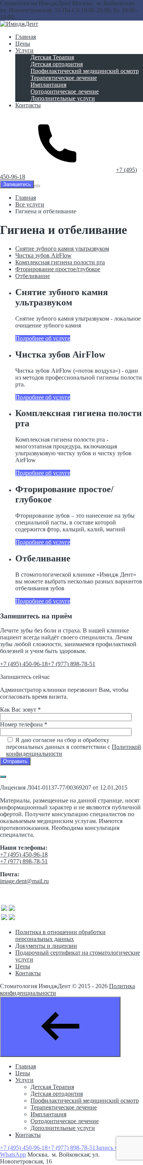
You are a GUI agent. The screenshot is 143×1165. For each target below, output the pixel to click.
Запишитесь (17, 184)
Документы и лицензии (46, 945)
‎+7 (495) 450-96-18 (24, 664)
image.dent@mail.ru (24, 881)
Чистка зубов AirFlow (43, 255)
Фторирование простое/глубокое (57, 269)
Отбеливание (32, 276)
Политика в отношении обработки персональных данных (60, 935)
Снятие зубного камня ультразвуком (62, 248)
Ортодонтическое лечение (65, 1121)
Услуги (24, 1080)
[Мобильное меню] (37, 186)
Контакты (28, 973)
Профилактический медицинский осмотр (85, 1100)
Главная (25, 1066)
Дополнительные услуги (63, 1128)
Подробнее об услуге (42, 338)
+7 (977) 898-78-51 (71, 664)
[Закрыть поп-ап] (3, 777)
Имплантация (48, 1114)
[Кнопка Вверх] (60, 1027)
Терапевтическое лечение (64, 1107)
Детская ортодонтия (57, 1093)
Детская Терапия (52, 1087)
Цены (22, 966)
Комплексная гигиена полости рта (60, 262)
